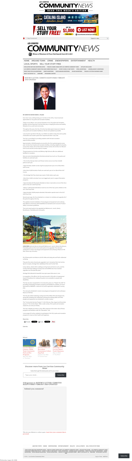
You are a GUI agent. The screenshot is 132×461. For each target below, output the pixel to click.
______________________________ (66, 13)
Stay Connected (32, 38)
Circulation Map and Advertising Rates (34, 66)
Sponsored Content (50, 73)
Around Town (38, 61)
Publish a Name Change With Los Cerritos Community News (63, 66)
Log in (97, 456)
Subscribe (40, 73)
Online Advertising (77, 71)
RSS (66, 453)
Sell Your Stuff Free (50, 64)
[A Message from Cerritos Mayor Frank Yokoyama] (59, 343)
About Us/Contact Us (29, 73)
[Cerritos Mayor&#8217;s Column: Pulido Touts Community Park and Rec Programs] (29, 343)
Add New (105, 456)
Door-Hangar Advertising (63, 71)
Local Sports (31, 64)
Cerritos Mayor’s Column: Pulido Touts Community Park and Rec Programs (29, 351)
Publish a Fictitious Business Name (93, 71)
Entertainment (78, 61)
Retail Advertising (81, 69)
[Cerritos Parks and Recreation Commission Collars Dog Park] (44, 343)
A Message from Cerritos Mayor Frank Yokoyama (58, 349)
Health (91, 61)
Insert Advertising (49, 71)
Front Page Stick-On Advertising (32, 71)
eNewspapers (62, 61)
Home (26, 61)
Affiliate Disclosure (86, 66)
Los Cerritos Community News (36, 456)
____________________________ (66, 25)
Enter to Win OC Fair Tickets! (66, 69)
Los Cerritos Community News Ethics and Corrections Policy (40, 69)
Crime (50, 61)
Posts (100, 456)
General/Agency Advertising (96, 69)
